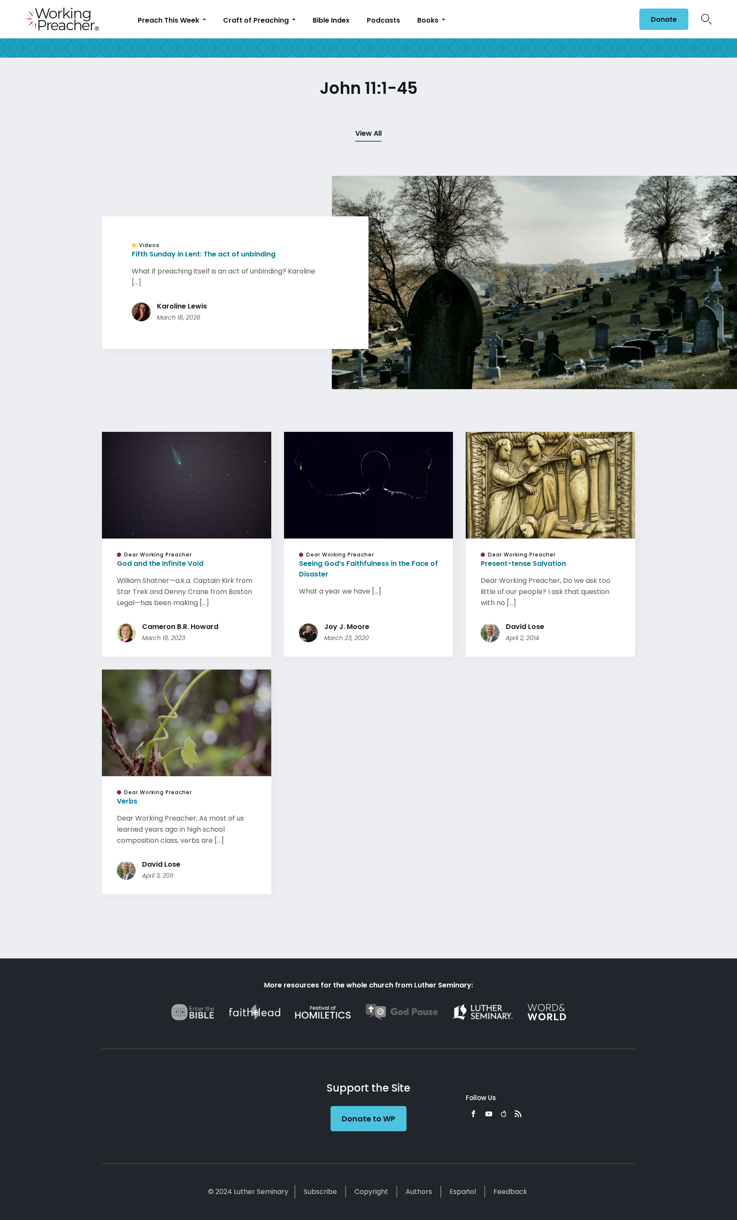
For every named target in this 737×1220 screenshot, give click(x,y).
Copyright (371, 1192)
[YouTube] (488, 1113)
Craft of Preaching (256, 20)
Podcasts (383, 20)
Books (428, 20)
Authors (419, 1192)
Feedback (510, 1192)
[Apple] (503, 1113)
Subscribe (320, 1192)
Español (463, 1192)
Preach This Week (169, 20)
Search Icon (706, 19)
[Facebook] (473, 1113)
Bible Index (331, 20)
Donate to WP (368, 1118)
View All (368, 133)
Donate (664, 19)
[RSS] (518, 1113)
